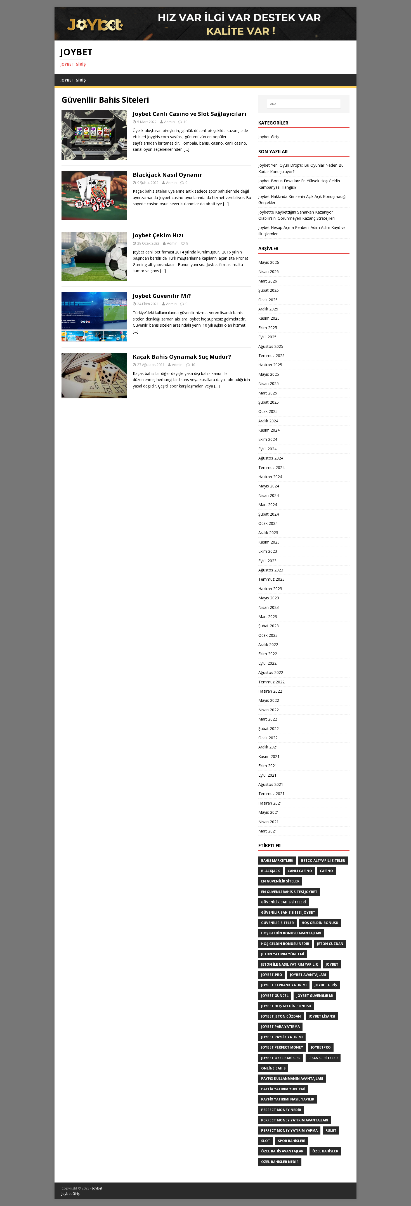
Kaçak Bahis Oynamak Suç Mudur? (182, 356)
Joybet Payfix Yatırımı (282, 1037)
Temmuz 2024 (271, 467)
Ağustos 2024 (270, 458)
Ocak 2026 (268, 299)
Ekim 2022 (267, 653)
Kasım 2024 (269, 430)
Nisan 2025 (268, 383)
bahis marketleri (277, 860)
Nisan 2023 (268, 607)
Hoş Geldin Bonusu (320, 922)
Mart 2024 (267, 504)
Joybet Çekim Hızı (158, 235)
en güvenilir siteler (280, 881)
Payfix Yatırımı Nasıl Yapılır (287, 1099)
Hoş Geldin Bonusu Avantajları (291, 933)
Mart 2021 (267, 831)
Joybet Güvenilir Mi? (162, 296)
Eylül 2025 (267, 336)
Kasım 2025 (269, 318)
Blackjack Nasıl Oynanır (167, 174)
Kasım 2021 (269, 756)
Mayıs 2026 (268, 262)
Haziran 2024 (270, 476)
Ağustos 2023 (270, 570)
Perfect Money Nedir (281, 1109)
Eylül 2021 (267, 775)
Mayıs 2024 (268, 486)
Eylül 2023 (267, 560)
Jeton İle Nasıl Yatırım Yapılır (289, 964)
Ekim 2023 (267, 551)
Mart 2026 (267, 281)
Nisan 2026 (268, 271)
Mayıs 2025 (268, 374)
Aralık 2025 (268, 309)
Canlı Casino (300, 870)
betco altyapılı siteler (323, 860)
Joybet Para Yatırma (280, 1026)
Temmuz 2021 (271, 793)
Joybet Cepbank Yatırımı (284, 985)
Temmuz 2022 (271, 682)
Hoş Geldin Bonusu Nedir (285, 943)
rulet (330, 1130)
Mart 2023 (267, 616)
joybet (332, 964)
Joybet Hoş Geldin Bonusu (286, 1006)
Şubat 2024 (268, 514)
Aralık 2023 (268, 532)
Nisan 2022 (268, 709)
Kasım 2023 (269, 542)
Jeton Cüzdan (330, 943)
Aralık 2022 (268, 644)
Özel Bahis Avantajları (282, 1151)
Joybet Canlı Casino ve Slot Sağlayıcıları (189, 114)
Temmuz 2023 (271, 579)
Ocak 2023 (268, 635)
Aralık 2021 (268, 747)
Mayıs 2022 (268, 700)
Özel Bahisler (325, 1151)
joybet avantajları (308, 974)
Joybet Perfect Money (282, 1047)
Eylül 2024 (267, 448)
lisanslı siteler (323, 1058)
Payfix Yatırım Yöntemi (283, 1089)
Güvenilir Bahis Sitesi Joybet (288, 912)
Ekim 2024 (267, 439)
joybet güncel (275, 995)
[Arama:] (304, 104)
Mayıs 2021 (268, 812)
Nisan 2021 (268, 821)
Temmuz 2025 (271, 355)
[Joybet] (205, 37)
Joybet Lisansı (322, 1016)
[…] (186, 149)
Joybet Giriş (73, 80)
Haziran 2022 (270, 691)
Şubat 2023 (268, 625)
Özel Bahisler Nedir (280, 1161)
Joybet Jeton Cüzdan (281, 1016)
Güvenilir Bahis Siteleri (283, 902)
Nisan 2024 (268, 495)
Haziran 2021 (270, 803)
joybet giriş (326, 985)
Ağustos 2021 (270, 784)
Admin (169, 121)
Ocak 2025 (268, 411)
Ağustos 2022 (270, 672)
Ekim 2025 (267, 327)
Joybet (97, 1188)
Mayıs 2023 (268, 597)
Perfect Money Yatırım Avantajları (294, 1120)
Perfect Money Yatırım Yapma (289, 1130)
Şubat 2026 (268, 290)
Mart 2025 (267, 393)
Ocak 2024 (268, 523)
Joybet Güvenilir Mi (314, 995)
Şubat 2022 (268, 728)
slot (265, 1140)
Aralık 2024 (268, 420)
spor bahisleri (291, 1140)
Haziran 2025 (270, 364)
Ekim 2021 (267, 765)
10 (185, 121)
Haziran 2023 (270, 588)
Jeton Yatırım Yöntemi (282, 954)
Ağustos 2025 (270, 346)
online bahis (273, 1068)
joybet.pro (271, 974)
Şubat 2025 (268, 402)
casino (326, 870)
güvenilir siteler (277, 922)
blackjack (270, 870)
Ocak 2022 (268, 737)
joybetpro (321, 1047)
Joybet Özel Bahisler (281, 1058)
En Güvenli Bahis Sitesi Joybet (289, 891)
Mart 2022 (267, 719)
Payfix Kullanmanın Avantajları (292, 1078)
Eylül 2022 (267, 663)
